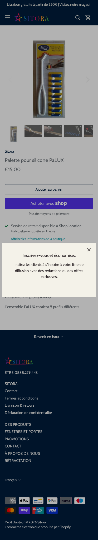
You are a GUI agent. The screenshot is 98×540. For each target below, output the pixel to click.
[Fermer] (89, 249)
